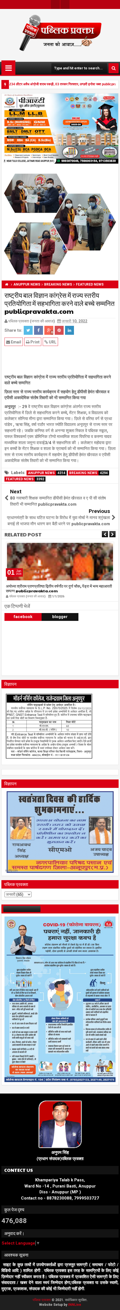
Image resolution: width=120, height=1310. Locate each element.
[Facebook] (65, 4)
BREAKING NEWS (88, 473)
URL (52, 342)
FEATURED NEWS (25, 479)
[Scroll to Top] (111, 1301)
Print (35, 342)
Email (15, 342)
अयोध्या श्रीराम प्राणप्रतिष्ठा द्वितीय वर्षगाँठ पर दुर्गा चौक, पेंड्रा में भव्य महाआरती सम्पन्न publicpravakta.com (59, 588)
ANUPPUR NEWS (46, 473)
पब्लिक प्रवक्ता (42, 1300)
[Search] (114, 68)
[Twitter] (55, 4)
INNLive (74, 1305)
